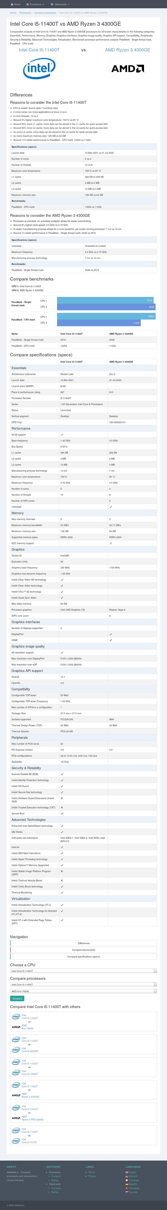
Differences (84, 943)
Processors (35, 4)
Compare (17, 998)
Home (17, 4)
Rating (54, 1180)
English (132, 1172)
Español (133, 1184)
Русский (133, 1192)
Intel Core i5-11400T (39, 49)
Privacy (92, 1176)
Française (134, 1180)
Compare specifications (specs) (84, 956)
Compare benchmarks (83, 949)
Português (134, 1188)
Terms (91, 1172)
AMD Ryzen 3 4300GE (127, 49)
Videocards (60, 4)
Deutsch (133, 1176)
